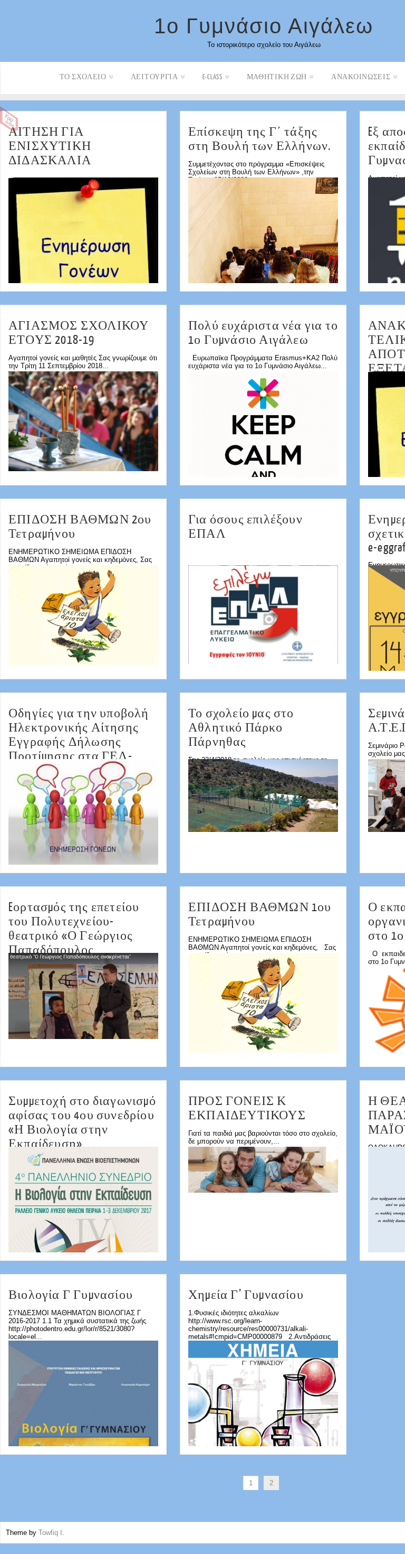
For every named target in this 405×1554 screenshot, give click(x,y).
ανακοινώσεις (360, 77)
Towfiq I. (51, 1533)
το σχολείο (83, 77)
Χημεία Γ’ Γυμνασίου (246, 1295)
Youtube (9, 119)
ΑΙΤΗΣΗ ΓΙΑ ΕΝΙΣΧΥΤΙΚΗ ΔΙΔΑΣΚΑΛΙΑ (49, 146)
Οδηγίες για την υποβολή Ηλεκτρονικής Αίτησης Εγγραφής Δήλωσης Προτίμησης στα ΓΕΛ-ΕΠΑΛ (78, 742)
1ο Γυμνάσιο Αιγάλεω (263, 26)
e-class (212, 77)
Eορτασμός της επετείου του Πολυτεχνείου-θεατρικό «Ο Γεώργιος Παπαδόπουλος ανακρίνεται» (73, 936)
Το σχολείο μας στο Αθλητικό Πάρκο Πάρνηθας (241, 727)
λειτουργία (154, 77)
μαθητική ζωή (277, 77)
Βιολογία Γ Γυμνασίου (70, 1295)
